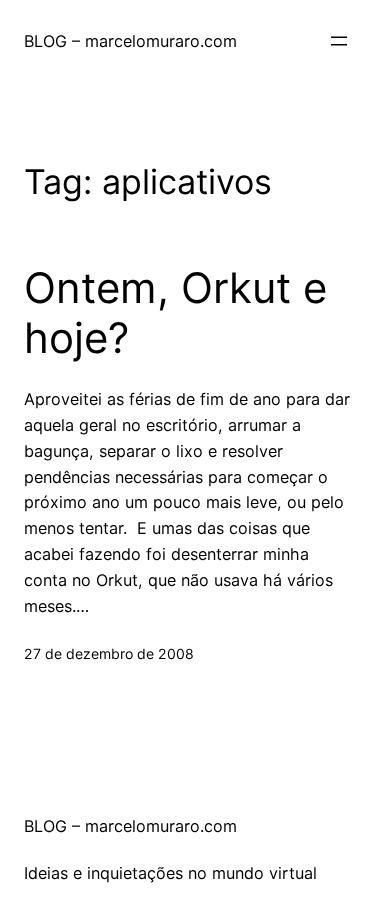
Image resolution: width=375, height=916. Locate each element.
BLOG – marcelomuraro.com (130, 41)
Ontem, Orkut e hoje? (175, 313)
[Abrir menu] (339, 41)
